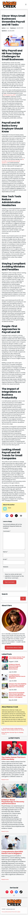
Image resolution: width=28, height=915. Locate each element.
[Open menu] (26, 4)
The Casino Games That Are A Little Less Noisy (17, 657)
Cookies (18, 911)
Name (5, 552)
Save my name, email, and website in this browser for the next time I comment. (14, 576)
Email (5, 559)
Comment (7, 531)
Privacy (3, 911)
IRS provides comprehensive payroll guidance (13, 161)
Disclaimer (9, 911)
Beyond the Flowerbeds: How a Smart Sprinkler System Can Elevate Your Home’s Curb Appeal (17, 695)
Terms (13, 911)
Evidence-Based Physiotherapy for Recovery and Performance (15, 667)
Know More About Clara (14, 647)
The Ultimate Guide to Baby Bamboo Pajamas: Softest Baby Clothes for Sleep (12, 729)
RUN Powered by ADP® (10, 95)
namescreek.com (10, 909)
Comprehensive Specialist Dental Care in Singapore (17, 676)
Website (5, 567)
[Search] (23, 598)
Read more (4, 779)
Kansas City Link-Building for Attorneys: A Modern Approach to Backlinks (17, 685)
